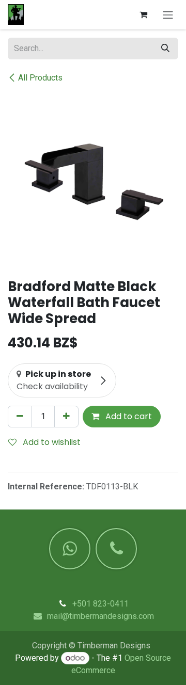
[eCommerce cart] (143, 14)
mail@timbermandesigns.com (100, 616)
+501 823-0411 (100, 604)
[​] (116, 548)
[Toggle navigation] (168, 14)
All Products (40, 78)
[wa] (69, 548)
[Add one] (66, 416)
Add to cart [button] (127, 416)
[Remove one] (20, 416)
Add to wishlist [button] (51, 442)
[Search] (165, 48)
